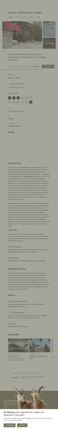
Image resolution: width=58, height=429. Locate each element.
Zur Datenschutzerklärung (15, 420)
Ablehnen (22, 425)
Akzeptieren (9, 425)
